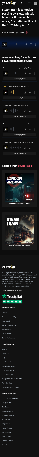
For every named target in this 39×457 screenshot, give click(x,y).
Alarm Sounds (6, 432)
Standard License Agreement (13, 32)
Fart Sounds (6, 419)
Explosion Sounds (8, 415)
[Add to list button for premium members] (31, 44)
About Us (5, 349)
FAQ (3, 358)
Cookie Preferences (8, 338)
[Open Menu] (35, 3)
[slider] (15, 44)
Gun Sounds (6, 407)
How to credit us (7, 362)
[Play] (4, 44)
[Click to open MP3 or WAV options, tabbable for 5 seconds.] (26, 44)
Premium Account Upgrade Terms (13, 317)
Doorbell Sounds (7, 411)
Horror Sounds (7, 428)
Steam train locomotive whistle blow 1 (16, 105)
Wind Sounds (6, 445)
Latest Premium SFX (8, 370)
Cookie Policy (6, 334)
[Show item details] (35, 44)
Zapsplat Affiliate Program (11, 387)
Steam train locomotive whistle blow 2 (16, 124)
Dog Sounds (6, 424)
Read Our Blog (7, 383)
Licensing (5, 313)
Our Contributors (8, 374)
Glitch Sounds (6, 436)
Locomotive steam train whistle (18, 86)
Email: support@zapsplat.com (13, 290)
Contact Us (5, 353)
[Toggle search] (21, 3)
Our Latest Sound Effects (10, 398)
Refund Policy (6, 321)
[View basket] (29, 3)
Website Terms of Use (9, 325)
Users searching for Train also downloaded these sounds (19, 59)
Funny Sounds (7, 403)
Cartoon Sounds (7, 441)
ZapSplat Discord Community (12, 379)
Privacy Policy (6, 329)
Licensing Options (20, 79)
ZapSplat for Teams (8, 366)
